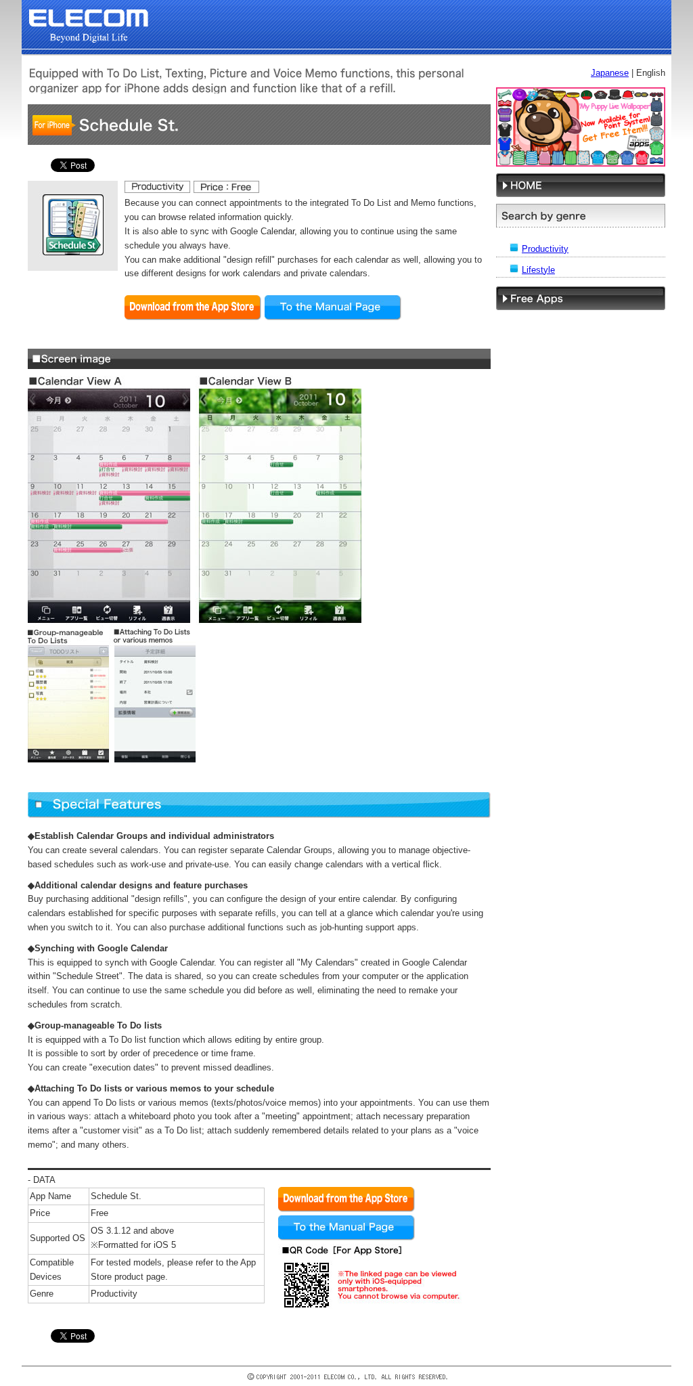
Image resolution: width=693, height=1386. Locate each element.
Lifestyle (538, 270)
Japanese (610, 73)
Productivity (545, 249)
